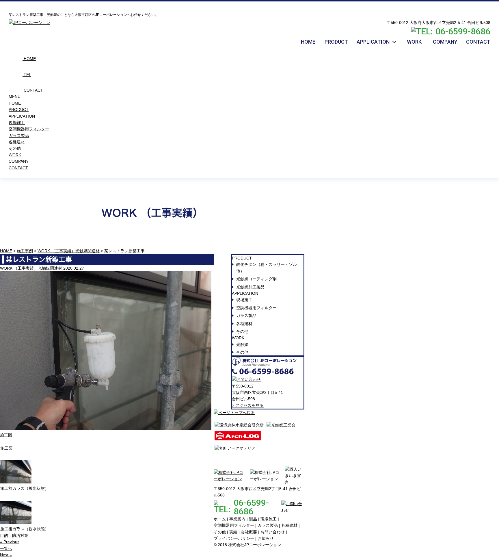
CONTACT (18, 168)
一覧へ (6, 548)
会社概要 (249, 532)
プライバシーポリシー (234, 538)
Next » (6, 555)
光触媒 (242, 344)
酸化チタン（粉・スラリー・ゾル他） (266, 267)
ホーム (220, 519)
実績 (233, 532)
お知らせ (266, 538)
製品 (253, 519)
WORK (15, 155)
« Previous (9, 542)
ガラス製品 (19, 135)
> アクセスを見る (248, 405)
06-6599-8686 (462, 31)
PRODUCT (19, 109)
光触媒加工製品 (250, 287)
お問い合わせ (272, 532)
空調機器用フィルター (29, 129)
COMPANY (19, 161)
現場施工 (17, 122)
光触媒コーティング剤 (256, 279)
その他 (15, 148)
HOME (15, 103)
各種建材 (17, 142)
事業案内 (237, 519)
